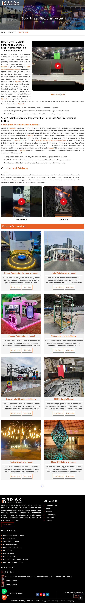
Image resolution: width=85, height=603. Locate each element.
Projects (49, 512)
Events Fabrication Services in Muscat (21, 273)
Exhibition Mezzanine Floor (13, 562)
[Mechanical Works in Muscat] (64, 314)
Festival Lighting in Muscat (21, 462)
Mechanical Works (10, 544)
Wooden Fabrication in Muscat (21, 336)
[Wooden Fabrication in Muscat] (21, 314)
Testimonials (50, 515)
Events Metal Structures (12, 547)
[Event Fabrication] (58, 65)
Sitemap (49, 521)
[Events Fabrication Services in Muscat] (21, 251)
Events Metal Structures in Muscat (21, 399)
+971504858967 (11, 581)
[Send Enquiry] (4, 597)
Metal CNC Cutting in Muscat (63, 462)
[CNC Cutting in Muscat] (64, 377)
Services (11, 32)
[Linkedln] (47, 594)
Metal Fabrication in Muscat (64, 273)
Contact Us (50, 518)
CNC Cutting (7, 550)
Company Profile (52, 506)
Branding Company (67, 601)
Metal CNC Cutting (10, 556)
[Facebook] (37, 594)
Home (3, 32)
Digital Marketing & (53, 601)
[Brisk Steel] (7, 2)
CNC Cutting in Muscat (63, 399)
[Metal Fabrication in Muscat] (64, 251)
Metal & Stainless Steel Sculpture (15, 559)
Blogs (48, 509)
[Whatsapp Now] (80, 597)
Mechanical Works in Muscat (63, 336)
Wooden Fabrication (11, 541)
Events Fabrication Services (13, 535)
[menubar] (81, 3)
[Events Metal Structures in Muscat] (21, 377)
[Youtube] (41, 594)
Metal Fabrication (9, 538)
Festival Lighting (9, 553)
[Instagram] (44, 594)
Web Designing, (40, 601)
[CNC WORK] (21, 201)
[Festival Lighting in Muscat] (21, 440)
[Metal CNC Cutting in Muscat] (64, 440)
